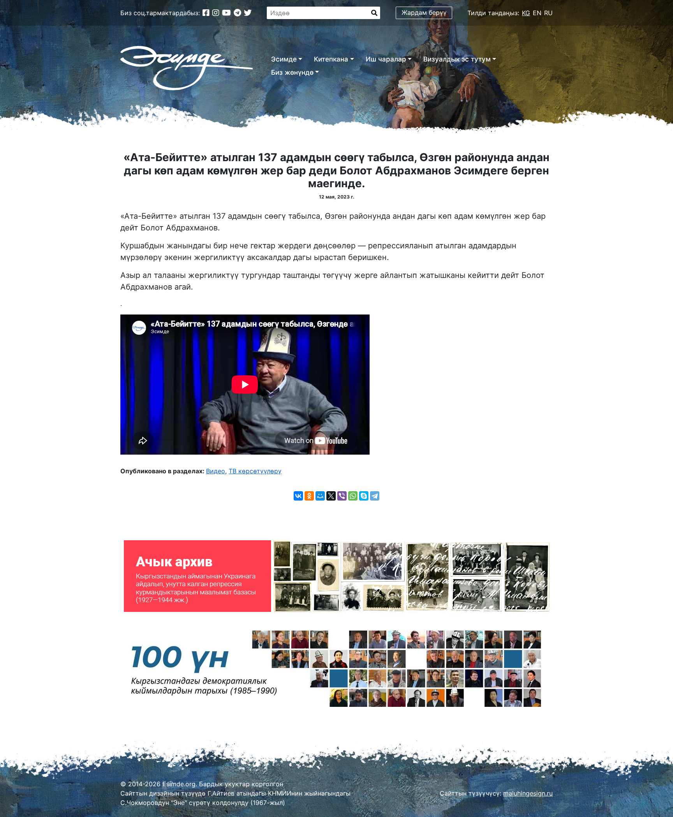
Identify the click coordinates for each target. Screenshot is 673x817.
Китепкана (331, 59)
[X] (331, 496)
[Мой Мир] (320, 496)
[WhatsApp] (353, 496)
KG (526, 13)
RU (548, 13)
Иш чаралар (386, 59)
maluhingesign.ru (528, 793)
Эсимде (284, 59)
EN (537, 13)
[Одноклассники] (309, 496)
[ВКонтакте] (298, 496)
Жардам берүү (424, 12)
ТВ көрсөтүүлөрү (255, 471)
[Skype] (363, 496)
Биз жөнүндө (292, 72)
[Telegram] (374, 496)
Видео (215, 471)
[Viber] (342, 496)
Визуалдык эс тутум (457, 59)
